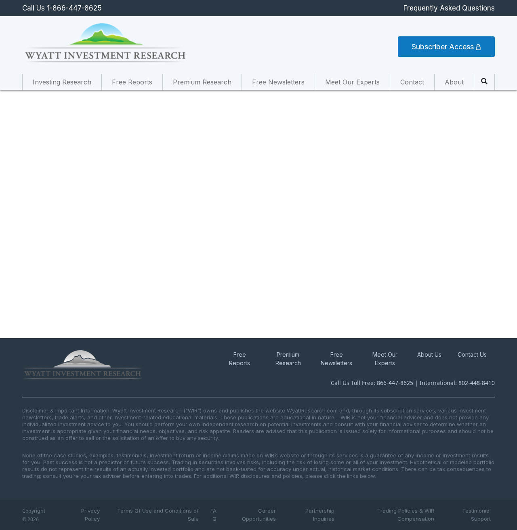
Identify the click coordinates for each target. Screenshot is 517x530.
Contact (412, 82)
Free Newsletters (278, 82)
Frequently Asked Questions (449, 8)
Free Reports (132, 82)
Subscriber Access (444, 46)
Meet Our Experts (352, 82)
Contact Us (472, 354)
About (454, 82)
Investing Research (62, 82)
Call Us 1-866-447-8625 (62, 8)
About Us (429, 354)
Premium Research (202, 82)
